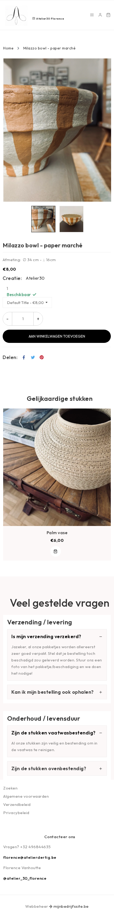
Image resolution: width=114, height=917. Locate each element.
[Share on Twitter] (33, 357)
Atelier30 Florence (50, 18)
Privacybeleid (16, 812)
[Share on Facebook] (24, 357)
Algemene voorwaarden (26, 796)
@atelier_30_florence (24, 878)
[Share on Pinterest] (41, 357)
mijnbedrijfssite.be (71, 906)
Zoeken (10, 788)
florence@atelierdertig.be (29, 857)
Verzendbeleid (17, 804)
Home (8, 48)
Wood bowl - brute (60, 532)
